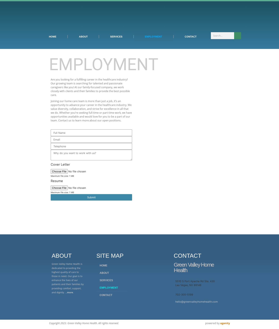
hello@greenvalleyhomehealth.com (196, 301)
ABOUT (83, 36)
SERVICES (116, 36)
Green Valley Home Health (194, 267)
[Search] (237, 35)
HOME (52, 36)
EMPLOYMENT (153, 36)
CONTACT (190, 36)
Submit (91, 197)
